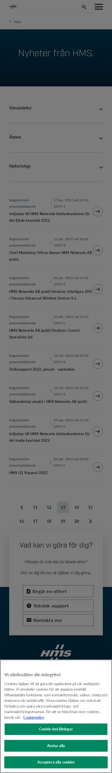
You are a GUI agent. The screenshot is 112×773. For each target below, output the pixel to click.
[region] (56, 716)
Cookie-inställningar (56, 729)
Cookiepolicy (33, 717)
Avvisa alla (56, 745)
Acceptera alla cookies (56, 762)
